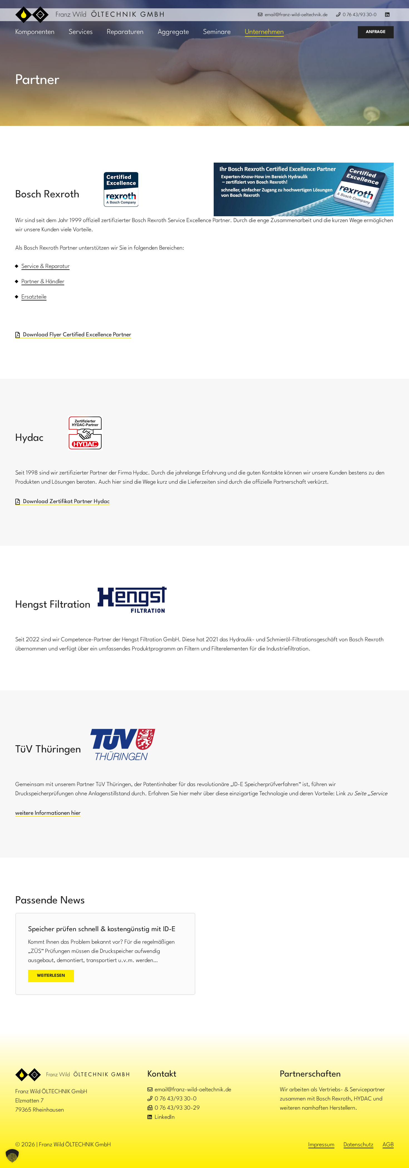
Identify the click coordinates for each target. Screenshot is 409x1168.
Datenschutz (358, 1145)
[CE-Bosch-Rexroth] (121, 189)
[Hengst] (132, 599)
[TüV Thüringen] (122, 744)
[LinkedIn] (389, 15)
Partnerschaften (310, 1074)
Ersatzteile (33, 297)
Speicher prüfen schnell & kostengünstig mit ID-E (102, 929)
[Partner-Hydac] (85, 433)
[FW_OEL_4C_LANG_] (89, 14)
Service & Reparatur (45, 266)
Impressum (321, 1145)
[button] (61, 32)
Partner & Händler (42, 282)
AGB (388, 1145)
